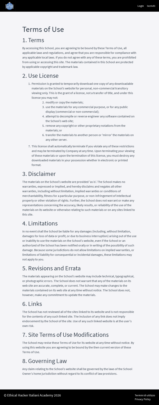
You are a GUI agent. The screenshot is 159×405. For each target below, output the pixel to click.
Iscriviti (151, 6)
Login (140, 6)
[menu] (144, 6)
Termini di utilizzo (145, 395)
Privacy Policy (143, 399)
